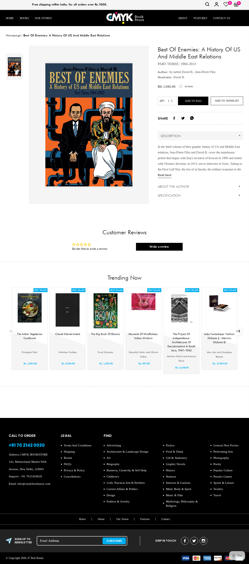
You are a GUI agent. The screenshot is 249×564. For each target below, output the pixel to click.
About (183, 18)
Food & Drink (174, 451)
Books (24, 18)
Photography (221, 457)
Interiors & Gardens (178, 482)
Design (111, 495)
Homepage (13, 35)
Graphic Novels (175, 464)
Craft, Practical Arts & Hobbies (126, 482)
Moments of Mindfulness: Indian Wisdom (143, 336)
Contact (165, 519)
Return (68, 457)
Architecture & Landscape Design (127, 451)
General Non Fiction (225, 445)
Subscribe (114, 541)
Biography (113, 464)
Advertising (114, 445)
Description (201, 136)
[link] (207, 5)
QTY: (162, 101)
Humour (171, 476)
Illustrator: (165, 77)
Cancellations (72, 476)
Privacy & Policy (74, 470)
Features (200, 18)
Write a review (159, 246)
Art (108, 457)
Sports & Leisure (223, 482)
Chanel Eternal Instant (67, 334)
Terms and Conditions (77, 445)
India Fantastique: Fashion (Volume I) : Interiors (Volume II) (219, 338)
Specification (199, 195)
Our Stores (43, 18)
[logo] (125, 18)
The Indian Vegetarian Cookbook (29, 336)
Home (10, 18)
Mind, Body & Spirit (178, 489)
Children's (113, 476)
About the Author (199, 187)
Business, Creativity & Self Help (126, 470)
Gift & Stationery (176, 457)
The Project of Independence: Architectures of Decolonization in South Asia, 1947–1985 (181, 342)
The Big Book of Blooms (105, 334)
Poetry (217, 464)
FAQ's (67, 464)
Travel (217, 495)
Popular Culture (223, 470)
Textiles (218, 489)
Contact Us (221, 18)
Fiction (170, 445)
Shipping (69, 451)
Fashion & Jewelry (118, 501)
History (170, 470)
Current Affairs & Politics (122, 489)
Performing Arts (223, 451)
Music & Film (174, 495)
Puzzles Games (222, 476)
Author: (163, 72)
